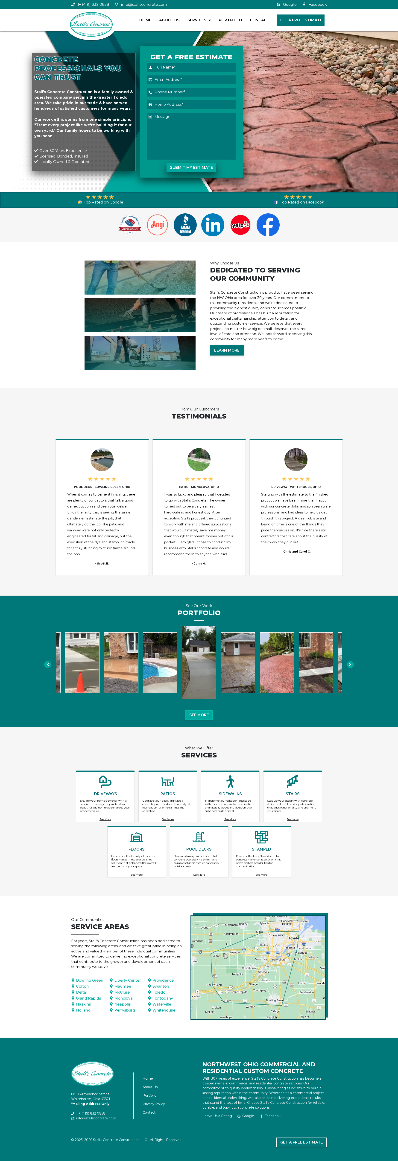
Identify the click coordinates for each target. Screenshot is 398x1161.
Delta (81, 992)
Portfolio (230, 20)
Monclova (123, 998)
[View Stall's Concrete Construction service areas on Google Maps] (258, 967)
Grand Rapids (88, 998)
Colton (82, 986)
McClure (122, 992)
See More (199, 715)
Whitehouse (163, 1010)
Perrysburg (124, 1010)
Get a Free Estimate (301, 20)
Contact (259, 20)
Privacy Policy (154, 1104)
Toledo (159, 992)
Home (145, 20)
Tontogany (162, 998)
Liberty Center (127, 980)
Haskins (83, 1004)
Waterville (161, 1004)
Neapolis (122, 1004)
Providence (163, 980)
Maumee (122, 986)
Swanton (160, 986)
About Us (169, 20)
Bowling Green (89, 980)
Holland (83, 1010)
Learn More (227, 350)
